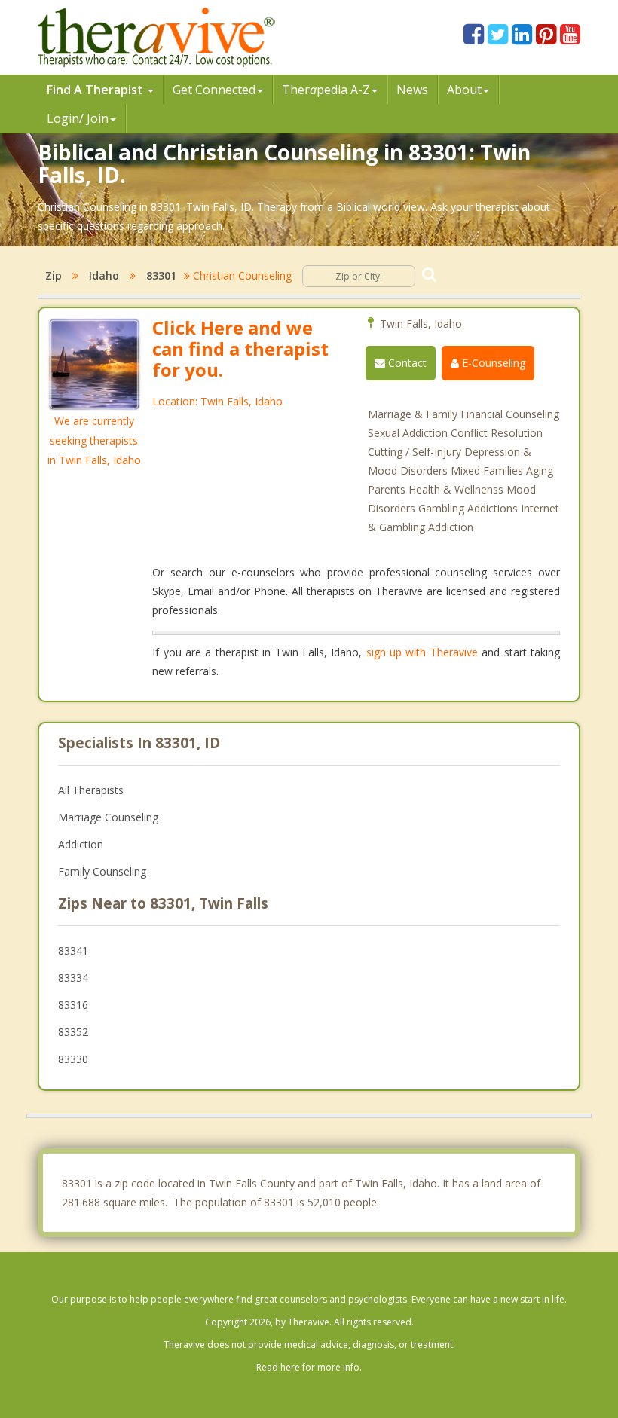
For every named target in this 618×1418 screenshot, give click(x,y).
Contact (406, 363)
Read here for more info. (309, 1367)
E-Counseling (492, 363)
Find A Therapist (96, 89)
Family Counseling (102, 871)
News (412, 89)
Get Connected (214, 89)
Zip (53, 275)
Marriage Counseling (108, 817)
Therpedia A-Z (326, 89)
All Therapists (91, 790)
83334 (73, 977)
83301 (161, 275)
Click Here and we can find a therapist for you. (240, 348)
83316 (73, 1005)
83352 (73, 1032)
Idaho (104, 275)
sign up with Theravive (422, 652)
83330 (73, 1059)
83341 (73, 950)
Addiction (80, 844)
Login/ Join (78, 118)
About (464, 89)
